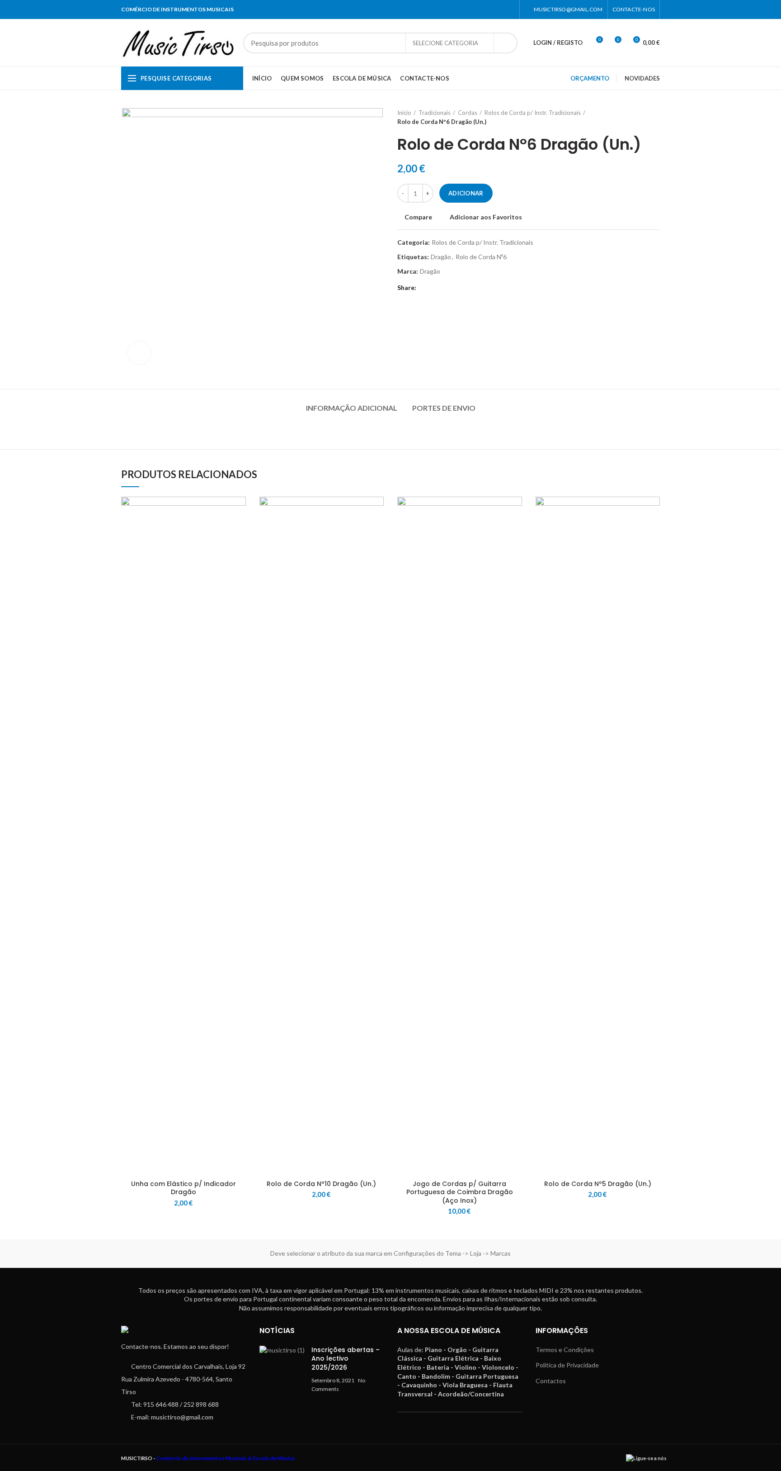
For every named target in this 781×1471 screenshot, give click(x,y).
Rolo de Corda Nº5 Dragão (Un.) (597, 1184)
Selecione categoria (445, 43)
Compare (418, 217)
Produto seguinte (655, 117)
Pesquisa (505, 43)
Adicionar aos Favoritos (486, 217)
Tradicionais (435, 112)
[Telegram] (436, 288)
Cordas (467, 112)
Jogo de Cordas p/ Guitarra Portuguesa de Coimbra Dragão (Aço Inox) (459, 1192)
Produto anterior (637, 117)
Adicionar (466, 193)
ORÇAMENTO (589, 78)
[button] (239, 532)
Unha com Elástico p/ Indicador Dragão (183, 1188)
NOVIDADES (642, 78)
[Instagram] (509, 9)
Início (404, 112)
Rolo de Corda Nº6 (481, 257)
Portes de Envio (443, 407)
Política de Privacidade (567, 1365)
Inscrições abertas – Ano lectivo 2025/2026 (345, 1358)
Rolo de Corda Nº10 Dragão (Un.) (321, 1184)
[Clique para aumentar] (139, 353)
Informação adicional (351, 407)
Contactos (551, 1381)
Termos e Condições (565, 1349)
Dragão (441, 257)
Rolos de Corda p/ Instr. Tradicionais (533, 112)
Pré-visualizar (239, 552)
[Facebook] (497, 9)
